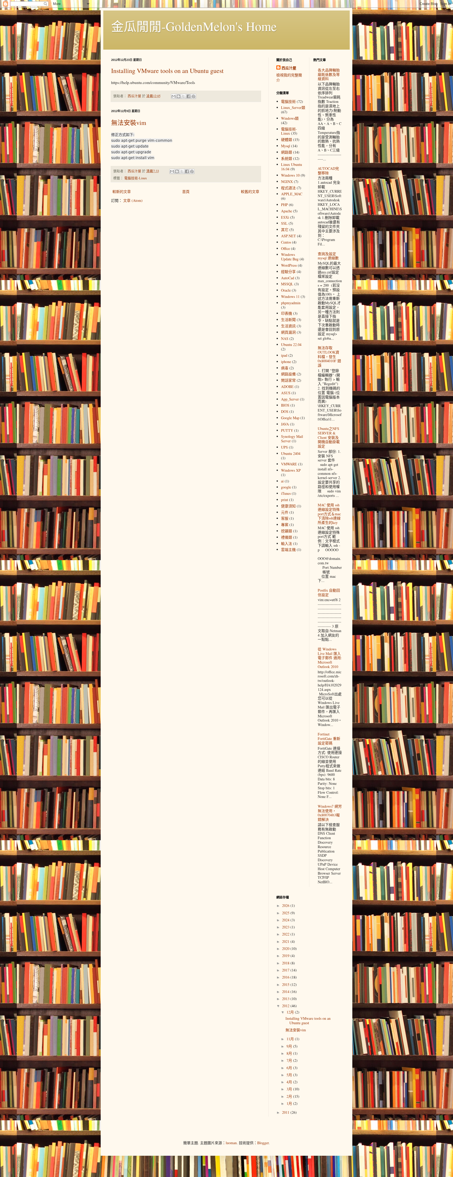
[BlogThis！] (178, 96)
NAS (284, 338)
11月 (291, 1038)
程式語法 (288, 187)
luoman (231, 1142)
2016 (286, 977)
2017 (286, 970)
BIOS (285, 405)
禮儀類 (286, 537)
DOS (284, 411)
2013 (286, 998)
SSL (284, 223)
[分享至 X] (183, 96)
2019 (286, 955)
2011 (286, 1112)
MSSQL (287, 283)
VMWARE (289, 463)
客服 (284, 518)
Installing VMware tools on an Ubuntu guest (167, 70)
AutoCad (287, 277)
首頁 (186, 191)
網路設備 (288, 373)
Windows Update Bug (290, 256)
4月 (290, 1081)
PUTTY (287, 430)
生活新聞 (288, 319)
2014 (286, 991)
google (286, 487)
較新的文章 (121, 191)
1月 (290, 1103)
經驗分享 (288, 271)
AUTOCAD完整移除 (328, 170)
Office (285, 248)
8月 (290, 1053)
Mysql (285, 145)
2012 (286, 1005)
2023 (286, 926)
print (284, 499)
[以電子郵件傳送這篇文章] (173, 96)
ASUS (285, 392)
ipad (284, 355)
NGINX (287, 181)
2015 (286, 984)
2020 (286, 948)
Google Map (290, 417)
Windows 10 (290, 175)
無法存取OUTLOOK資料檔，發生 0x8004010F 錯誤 (329, 356)
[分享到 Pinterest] (193, 96)
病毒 (284, 367)
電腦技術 (288, 101)
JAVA (285, 424)
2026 (286, 905)
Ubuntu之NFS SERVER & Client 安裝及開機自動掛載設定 (329, 437)
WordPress (289, 265)
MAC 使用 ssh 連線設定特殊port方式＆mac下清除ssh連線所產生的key (329, 513)
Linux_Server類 (293, 107)
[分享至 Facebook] (188, 96)
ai (282, 481)
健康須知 (288, 505)
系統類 (286, 158)
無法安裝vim (128, 122)
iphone (286, 361)
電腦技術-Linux (135, 178)
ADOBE (287, 386)
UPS (284, 447)
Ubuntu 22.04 (291, 344)
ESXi (285, 217)
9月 (290, 1046)
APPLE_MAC (291, 193)
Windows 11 (290, 296)
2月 (290, 1096)
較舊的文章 (250, 191)
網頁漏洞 (288, 332)
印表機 (286, 313)
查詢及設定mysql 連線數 (328, 256)
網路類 (286, 152)
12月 (291, 1012)
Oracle (286, 290)
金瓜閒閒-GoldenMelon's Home (194, 26)
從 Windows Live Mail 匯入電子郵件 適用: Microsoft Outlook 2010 (330, 658)
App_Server (290, 399)
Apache (286, 210)
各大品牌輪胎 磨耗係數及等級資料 (329, 74)
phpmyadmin (290, 302)
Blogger (263, 1142)
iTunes (286, 493)
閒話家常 (288, 380)
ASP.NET (288, 235)
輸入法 (286, 543)
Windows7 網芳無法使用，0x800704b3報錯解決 (330, 813)
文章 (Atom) (133, 200)
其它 (284, 229)
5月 (290, 1074)
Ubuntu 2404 (290, 453)
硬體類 (286, 139)
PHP (284, 204)
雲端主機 (288, 549)
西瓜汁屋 (289, 68)
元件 (284, 512)
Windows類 (290, 118)
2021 (286, 941)
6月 (290, 1067)
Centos (286, 242)
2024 (286, 919)
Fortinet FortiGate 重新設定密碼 (329, 738)
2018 (286, 962)
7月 (290, 1060)
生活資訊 (288, 325)
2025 (286, 912)
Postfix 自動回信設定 (329, 592)
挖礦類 (286, 530)
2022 (286, 934)
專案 (284, 524)
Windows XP (291, 470)
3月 (290, 1088)
